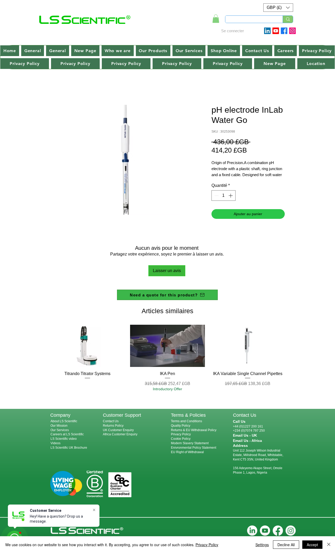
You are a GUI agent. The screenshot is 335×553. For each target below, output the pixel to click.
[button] (278, 7)
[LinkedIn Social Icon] (267, 31)
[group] (167, 358)
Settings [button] (262, 544)
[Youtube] (275, 31)
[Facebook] (284, 31)
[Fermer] (329, 544)
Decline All (286, 544)
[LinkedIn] (252, 530)
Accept (312, 544)
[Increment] (231, 195)
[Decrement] (216, 195)
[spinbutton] (223, 195)
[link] (215, 18)
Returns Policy (113, 425)
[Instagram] (292, 31)
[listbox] (278, 7)
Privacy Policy (181, 434)
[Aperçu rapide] (87, 346)
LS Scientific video (64, 439)
